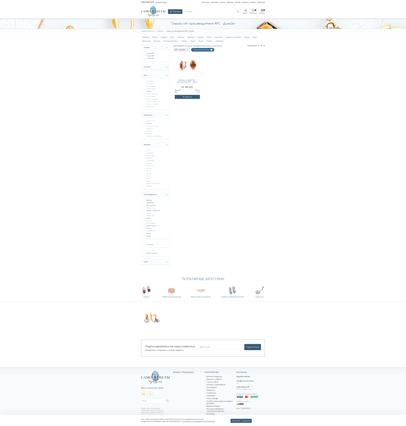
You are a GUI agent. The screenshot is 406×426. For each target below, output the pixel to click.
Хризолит (191, 37)
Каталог (160, 31)
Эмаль (201, 41)
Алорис (148, 228)
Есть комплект (151, 253)
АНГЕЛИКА (149, 203)
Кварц (148, 178)
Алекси (148, 218)
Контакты (261, 2)
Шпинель (157, 41)
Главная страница (147, 31)
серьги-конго (150, 106)
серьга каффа (151, 89)
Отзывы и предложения (215, 385)
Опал (255, 37)
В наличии (149, 244)
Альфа (148, 236)
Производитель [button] (150, 194)
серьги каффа (151, 96)
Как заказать (211, 387)
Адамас (148, 213)
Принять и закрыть (241, 421)
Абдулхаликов (151, 208)
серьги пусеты (151, 101)
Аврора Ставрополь (153, 210)
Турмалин (181, 37)
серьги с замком (152, 104)
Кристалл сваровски (171, 41)
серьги (148, 91)
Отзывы (238, 2)
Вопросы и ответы (249, 2)
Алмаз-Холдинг (151, 226)
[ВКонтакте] (143, 393)
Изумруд (149, 173)
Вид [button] (145, 75)
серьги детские (151, 94)
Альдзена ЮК (150, 231)
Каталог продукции (214, 376)
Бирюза (149, 163)
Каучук (148, 176)
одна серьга (150, 86)
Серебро (164, 37)
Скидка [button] (147, 47)
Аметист (145, 37)
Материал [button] (148, 115)
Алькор (148, 233)
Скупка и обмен (212, 382)
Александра (150, 215)
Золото (246, 37)
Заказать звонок (243, 376)
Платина (149, 128)
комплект (149, 84)
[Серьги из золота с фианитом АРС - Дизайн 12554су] (187, 67)
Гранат (184, 41)
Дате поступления (214, 46)
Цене (190, 46)
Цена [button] (146, 262)
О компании (205, 2)
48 (264, 45)
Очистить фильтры (201, 50)
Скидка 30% (150, 56)
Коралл (192, 41)
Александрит (150, 155)
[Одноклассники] (150, 393)
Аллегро (149, 220)
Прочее (148, 131)
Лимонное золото (152, 126)
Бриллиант (146, 41)
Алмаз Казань (150, 223)
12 (259, 45)
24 (261, 45)
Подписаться (252, 347)
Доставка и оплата (218, 2)
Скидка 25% (150, 53)
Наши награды (212, 398)
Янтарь (200, 37)
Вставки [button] (147, 144)
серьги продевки (152, 99)
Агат (172, 37)
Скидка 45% (150, 58)
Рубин (209, 37)
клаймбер (149, 81)
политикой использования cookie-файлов (198, 421)
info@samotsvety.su (245, 381)
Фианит (209, 41)
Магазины (230, 2)
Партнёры (210, 396)
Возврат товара (213, 406)
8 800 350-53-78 (147, 2)
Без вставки (150, 160)
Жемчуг (154, 37)
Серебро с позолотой (233, 37)
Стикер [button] (147, 67)
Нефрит (149, 186)
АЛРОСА (149, 200)
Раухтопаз (218, 37)
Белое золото (151, 121)
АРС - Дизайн (150, 205)
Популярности (199, 46)
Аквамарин (219, 41)
